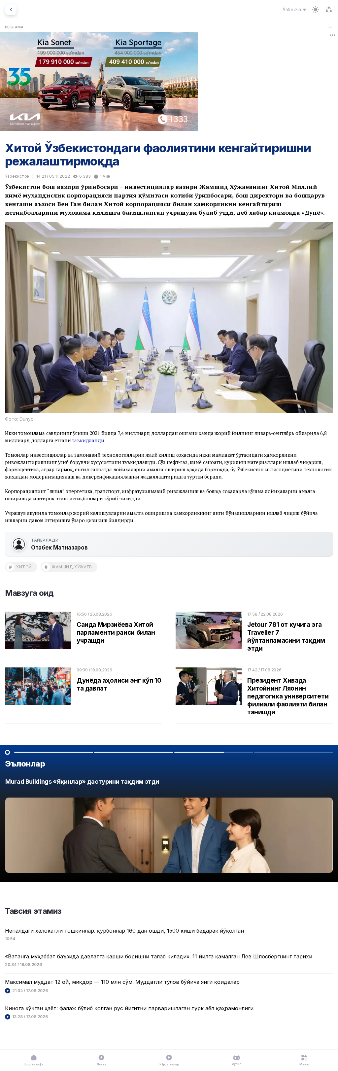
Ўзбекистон (17, 176)
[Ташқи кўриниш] (316, 10)
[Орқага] (11, 9)
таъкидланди (88, 440)
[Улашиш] (329, 10)
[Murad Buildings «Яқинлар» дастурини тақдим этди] (169, 827)
